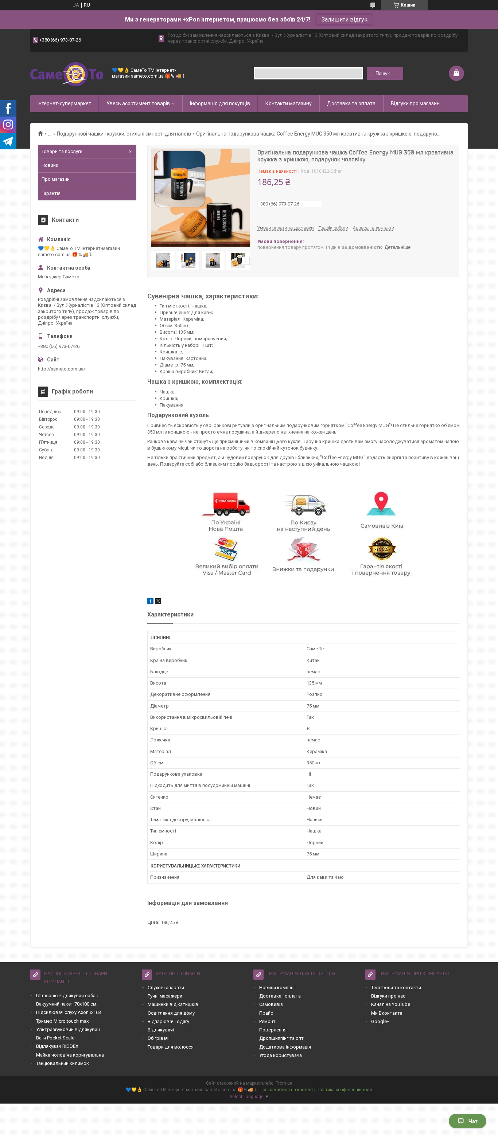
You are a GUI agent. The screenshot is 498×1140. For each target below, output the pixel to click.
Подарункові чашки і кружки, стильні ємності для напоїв (124, 134)
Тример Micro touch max (62, 1021)
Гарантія (51, 193)
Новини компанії (277, 987)
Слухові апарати (166, 987)
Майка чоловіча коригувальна (70, 1055)
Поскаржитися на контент (286, 1089)
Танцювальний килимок (62, 1063)
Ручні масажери (165, 996)
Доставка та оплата (351, 103)
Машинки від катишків (173, 1004)
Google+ (380, 1021)
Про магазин (56, 179)
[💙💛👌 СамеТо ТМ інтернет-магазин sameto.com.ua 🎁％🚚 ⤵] (66, 73)
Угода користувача (280, 1055)
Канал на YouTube (390, 1004)
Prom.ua (284, 1083)
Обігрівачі (159, 1038)
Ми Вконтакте (386, 1013)
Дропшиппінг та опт (281, 1038)
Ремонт (267, 1021)
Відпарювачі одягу (168, 1021)
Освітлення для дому (171, 1013)
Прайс (266, 1013)
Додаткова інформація (285, 1047)
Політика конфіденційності (344, 1089)
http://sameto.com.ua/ (61, 369)
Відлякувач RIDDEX (57, 1046)
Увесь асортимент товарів (138, 103)
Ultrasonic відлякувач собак (67, 995)
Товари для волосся (171, 1047)
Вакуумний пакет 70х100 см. (66, 1004)
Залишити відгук (344, 19)
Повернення (273, 1030)
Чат (473, 1121)
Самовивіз (271, 1004)
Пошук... (385, 73)
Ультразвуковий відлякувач (68, 1029)
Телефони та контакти (396, 987)
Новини (50, 165)
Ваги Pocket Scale (55, 1038)
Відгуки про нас (388, 996)
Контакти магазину (288, 103)
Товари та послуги (62, 151)
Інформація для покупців (220, 103)
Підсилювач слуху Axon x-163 (68, 1012)
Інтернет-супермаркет (64, 103)
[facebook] (150, 602)
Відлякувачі (161, 1030)
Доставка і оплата (280, 996)
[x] (158, 602)
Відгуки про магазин (415, 103)
